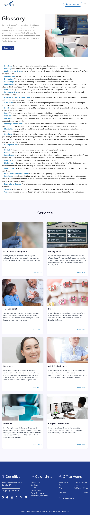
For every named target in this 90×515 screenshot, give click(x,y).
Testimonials (35, 482)
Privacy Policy (36, 490)
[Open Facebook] (3, 497)
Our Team (34, 485)
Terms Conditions (37, 493)
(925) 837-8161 (74, 4)
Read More (8, 48)
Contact (33, 488)
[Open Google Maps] (7, 497)
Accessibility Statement (39, 496)
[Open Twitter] (21, 497)
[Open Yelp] (17, 497)
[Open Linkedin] (25, 497)
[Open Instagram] (12, 497)
